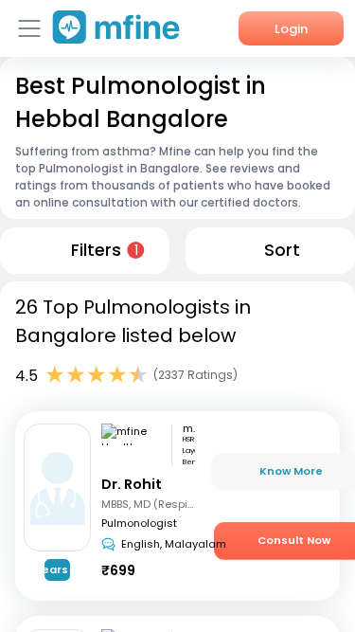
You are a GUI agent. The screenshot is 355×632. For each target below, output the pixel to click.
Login (291, 29)
